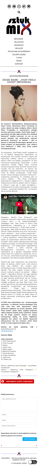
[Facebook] (9, 6)
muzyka (14, 76)
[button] (17, 381)
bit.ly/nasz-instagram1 (9, 372)
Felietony (19, 42)
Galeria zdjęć (19, 55)
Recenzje (18, 39)
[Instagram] (19, 6)
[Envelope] (14, 6)
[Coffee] (29, 6)
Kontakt (19, 64)
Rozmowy (19, 45)
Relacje (19, 48)
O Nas (19, 58)
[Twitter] (24, 6)
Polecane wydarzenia (19, 51)
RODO (19, 61)
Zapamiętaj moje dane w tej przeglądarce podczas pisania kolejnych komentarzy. (18, 434)
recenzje (23, 76)
